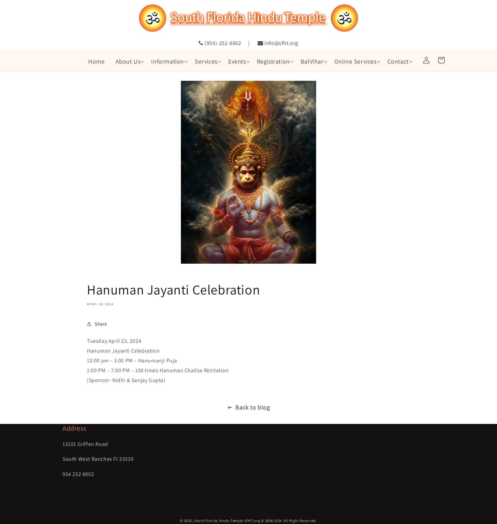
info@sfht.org (280, 43)
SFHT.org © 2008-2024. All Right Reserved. (280, 520)
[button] (128, 61)
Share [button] (101, 324)
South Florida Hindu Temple (218, 520)
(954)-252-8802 (222, 43)
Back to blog (252, 407)
